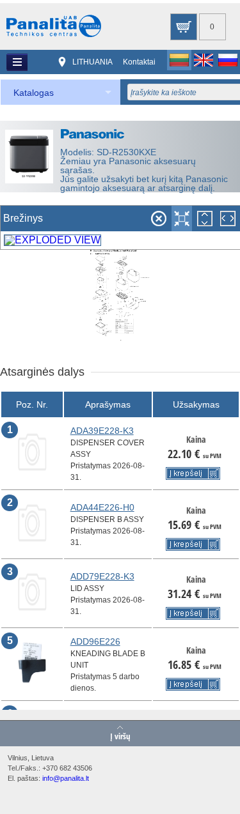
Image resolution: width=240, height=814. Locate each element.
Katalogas (33, 93)
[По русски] (228, 60)
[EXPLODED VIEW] (52, 240)
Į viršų (120, 735)
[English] (203, 60)
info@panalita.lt (65, 778)
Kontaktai (139, 62)
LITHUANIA (92, 62)
